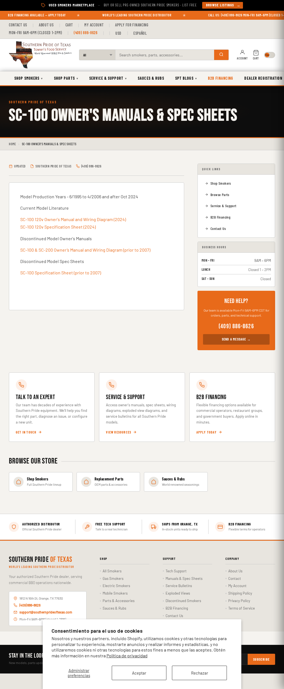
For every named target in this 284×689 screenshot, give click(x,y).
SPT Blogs (186, 78)
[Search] (221, 55)
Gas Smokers (113, 578)
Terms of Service (241, 608)
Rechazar (199, 672)
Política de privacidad (127, 655)
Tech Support (176, 571)
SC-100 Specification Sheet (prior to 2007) (60, 272)
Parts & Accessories (119, 600)
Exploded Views (178, 593)
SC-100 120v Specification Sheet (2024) (58, 226)
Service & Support (108, 78)
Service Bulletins (179, 585)
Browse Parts (220, 194)
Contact (234, 578)
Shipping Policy (240, 593)
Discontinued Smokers (183, 600)
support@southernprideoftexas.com (45, 612)
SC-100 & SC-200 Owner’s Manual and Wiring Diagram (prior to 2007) (85, 249)
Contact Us (18, 24)
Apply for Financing (131, 24)
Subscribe (261, 659)
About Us (46, 24)
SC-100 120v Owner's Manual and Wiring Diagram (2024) (73, 219)
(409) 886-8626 (86, 32)
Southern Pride (40, 559)
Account (242, 58)
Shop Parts (66, 78)
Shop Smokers (28, 78)
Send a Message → (236, 339)
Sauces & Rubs (151, 78)
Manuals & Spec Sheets (184, 578)
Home (12, 144)
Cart (69, 24)
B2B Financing (221, 78)
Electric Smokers (116, 585)
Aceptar (139, 672)
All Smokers (112, 571)
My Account (93, 24)
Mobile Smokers (115, 593)
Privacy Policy (239, 600)
